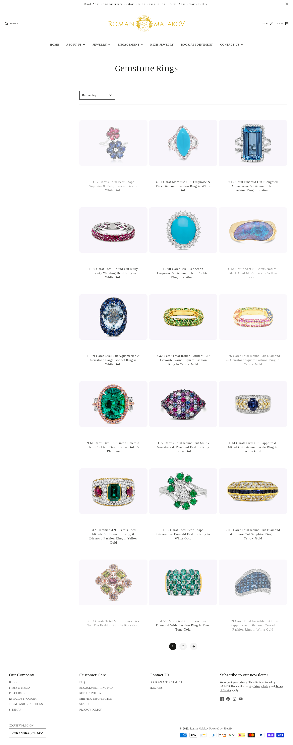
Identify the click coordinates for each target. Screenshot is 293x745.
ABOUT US (74, 44)
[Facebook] (222, 699)
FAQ (82, 682)
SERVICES (156, 687)
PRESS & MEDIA (19, 687)
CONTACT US (229, 44)
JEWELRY (99, 44)
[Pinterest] (228, 699)
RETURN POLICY (90, 693)
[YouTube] (241, 699)
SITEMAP (15, 709)
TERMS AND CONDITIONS (26, 704)
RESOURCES (17, 693)
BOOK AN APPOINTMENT (165, 682)
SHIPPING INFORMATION (95, 698)
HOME (54, 44)
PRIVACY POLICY (90, 709)
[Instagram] (234, 699)
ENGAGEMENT (128, 44)
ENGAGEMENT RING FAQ (96, 687)
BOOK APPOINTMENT (197, 44)
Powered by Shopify (220, 728)
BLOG (13, 682)
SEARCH (84, 704)
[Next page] (194, 646)
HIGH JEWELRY (162, 44)
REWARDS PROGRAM (22, 698)
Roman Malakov (199, 728)
